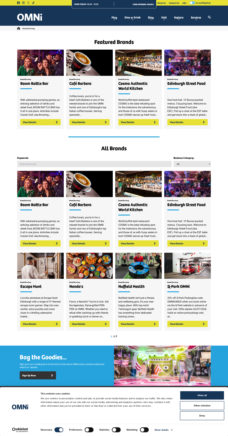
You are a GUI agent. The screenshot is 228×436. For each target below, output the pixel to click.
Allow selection (202, 405)
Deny (202, 415)
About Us (161, 2)
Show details (161, 430)
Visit (164, 17)
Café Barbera (80, 83)
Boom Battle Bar (34, 83)
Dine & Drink (133, 17)
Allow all (202, 395)
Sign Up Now (29, 375)
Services (196, 17)
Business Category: (184, 158)
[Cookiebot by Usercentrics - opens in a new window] (20, 430)
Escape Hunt (31, 286)
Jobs (184, 2)
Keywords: (23, 158)
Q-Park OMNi (178, 286)
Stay (151, 17)
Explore (178, 17)
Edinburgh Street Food (186, 83)
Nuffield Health (131, 286)
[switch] (89, 429)
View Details (29, 122)
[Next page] (116, 336)
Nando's (76, 286)
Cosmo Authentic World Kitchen (133, 85)
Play (114, 17)
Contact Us (174, 2)
